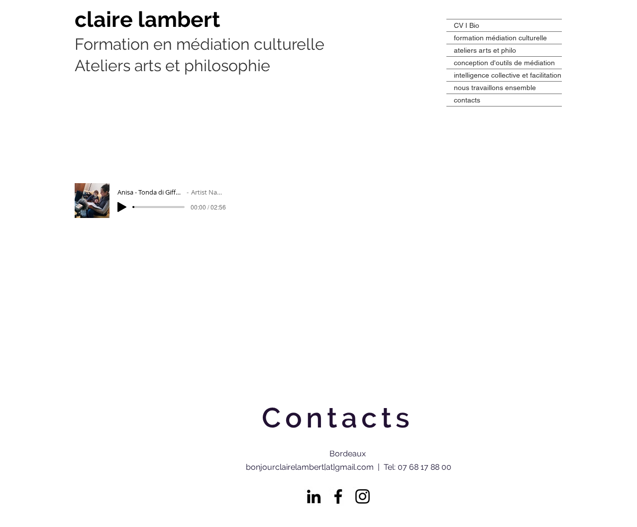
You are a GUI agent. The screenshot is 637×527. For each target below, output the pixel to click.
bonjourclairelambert (90, 1)
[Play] (121, 207)
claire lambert (150, 19)
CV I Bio (466, 25)
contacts (467, 100)
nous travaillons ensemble (495, 88)
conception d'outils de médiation (504, 63)
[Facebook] (338, 496)
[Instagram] (362, 496)
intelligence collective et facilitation (507, 75)
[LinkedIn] (313, 496)
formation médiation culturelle (500, 38)
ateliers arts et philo (485, 50)
